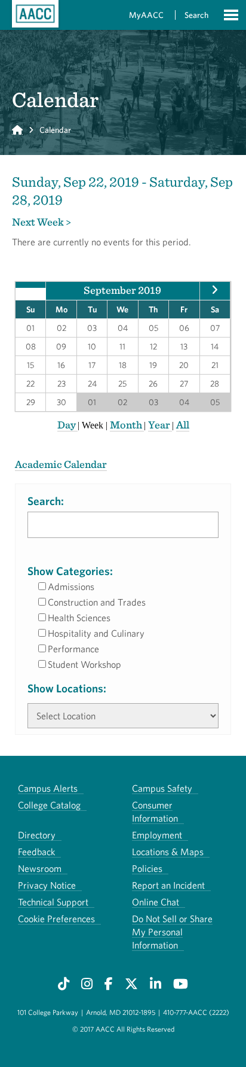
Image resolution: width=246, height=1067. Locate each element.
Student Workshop (84, 664)
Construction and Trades (97, 602)
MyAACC (146, 15)
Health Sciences (79, 617)
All (182, 424)
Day (67, 424)
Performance (73, 648)
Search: (45, 501)
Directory (37, 834)
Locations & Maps (168, 851)
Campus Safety (162, 788)
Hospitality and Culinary (96, 633)
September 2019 (122, 290)
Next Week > (41, 221)
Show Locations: (66, 688)
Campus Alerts (48, 788)
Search (196, 15)
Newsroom (39, 868)
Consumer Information (155, 811)
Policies (147, 868)
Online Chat (155, 901)
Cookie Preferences (56, 918)
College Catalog (49, 805)
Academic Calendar (61, 464)
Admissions (71, 586)
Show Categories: (70, 571)
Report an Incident (168, 885)
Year (160, 424)
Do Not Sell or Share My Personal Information (172, 931)
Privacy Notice (47, 885)
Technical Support (53, 901)
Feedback (36, 851)
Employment (157, 834)
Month (127, 424)
